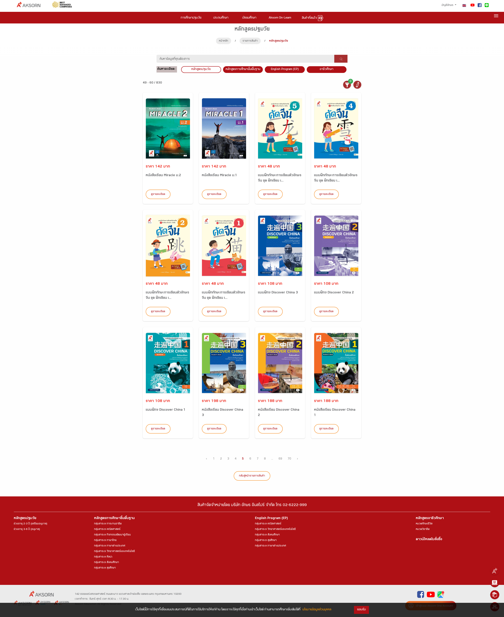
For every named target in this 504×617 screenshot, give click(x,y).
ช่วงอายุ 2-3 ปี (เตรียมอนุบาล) (30, 524)
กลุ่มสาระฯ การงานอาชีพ (108, 524)
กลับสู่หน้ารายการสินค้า (252, 476)
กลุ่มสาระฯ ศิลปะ (103, 557)
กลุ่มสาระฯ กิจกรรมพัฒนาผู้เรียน (112, 535)
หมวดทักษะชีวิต (424, 524)
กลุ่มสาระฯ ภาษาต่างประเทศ (109, 546)
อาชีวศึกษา (326, 69)
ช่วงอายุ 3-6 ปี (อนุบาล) (27, 529)
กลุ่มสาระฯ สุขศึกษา (105, 568)
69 (280, 459)
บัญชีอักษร (448, 5)
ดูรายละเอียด (158, 194)
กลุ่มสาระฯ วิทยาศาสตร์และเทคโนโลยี (114, 551)
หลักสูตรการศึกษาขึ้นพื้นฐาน (114, 518)
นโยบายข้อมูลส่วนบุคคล (316, 610)
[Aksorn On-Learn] (494, 582)
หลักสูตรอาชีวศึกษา (430, 518)
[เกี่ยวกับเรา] (494, 570)
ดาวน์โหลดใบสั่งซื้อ (429, 539)
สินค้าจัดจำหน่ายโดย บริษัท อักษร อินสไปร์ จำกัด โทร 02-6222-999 (252, 505)
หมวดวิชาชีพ (423, 529)
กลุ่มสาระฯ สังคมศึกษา (106, 562)
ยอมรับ (361, 610)
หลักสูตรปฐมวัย (25, 518)
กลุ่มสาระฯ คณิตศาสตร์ (107, 529)
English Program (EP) (285, 69)
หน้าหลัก (223, 41)
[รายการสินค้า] (494, 594)
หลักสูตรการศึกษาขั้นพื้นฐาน (243, 69)
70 (289, 459)
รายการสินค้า (250, 41)
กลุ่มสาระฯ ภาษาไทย (105, 540)
